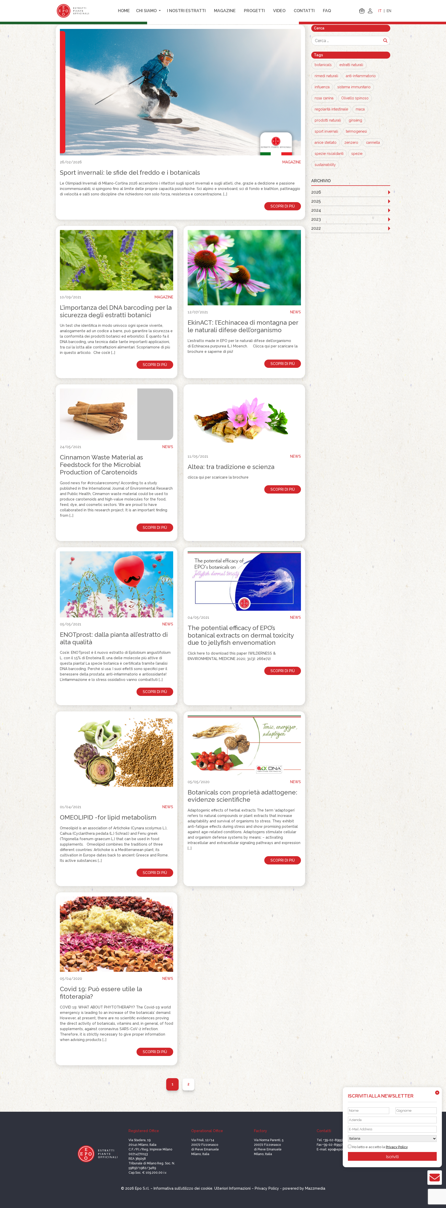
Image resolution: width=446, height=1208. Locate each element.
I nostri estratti (186, 10)
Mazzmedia (315, 1188)
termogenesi (356, 131)
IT (380, 11)
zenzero (351, 142)
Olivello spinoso (355, 98)
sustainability (325, 165)
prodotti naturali (328, 120)
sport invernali (326, 131)
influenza (322, 87)
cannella (373, 142)
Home (124, 10)
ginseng (355, 120)
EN (389, 11)
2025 (316, 201)
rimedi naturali (326, 76)
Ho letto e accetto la (379, 1147)
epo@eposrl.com (340, 1149)
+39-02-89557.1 (334, 1140)
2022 (316, 228)
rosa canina (324, 98)
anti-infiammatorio (361, 76)
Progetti (254, 10)
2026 (316, 192)
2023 (316, 219)
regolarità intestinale (331, 109)
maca (360, 109)
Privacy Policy (397, 1147)
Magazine (225, 10)
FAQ (327, 10)
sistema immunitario (354, 87)
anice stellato (326, 142)
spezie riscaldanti (329, 154)
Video (279, 10)
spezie (356, 154)
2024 (316, 210)
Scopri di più (282, 206)
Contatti (304, 10)
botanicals (323, 65)
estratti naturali (351, 65)
